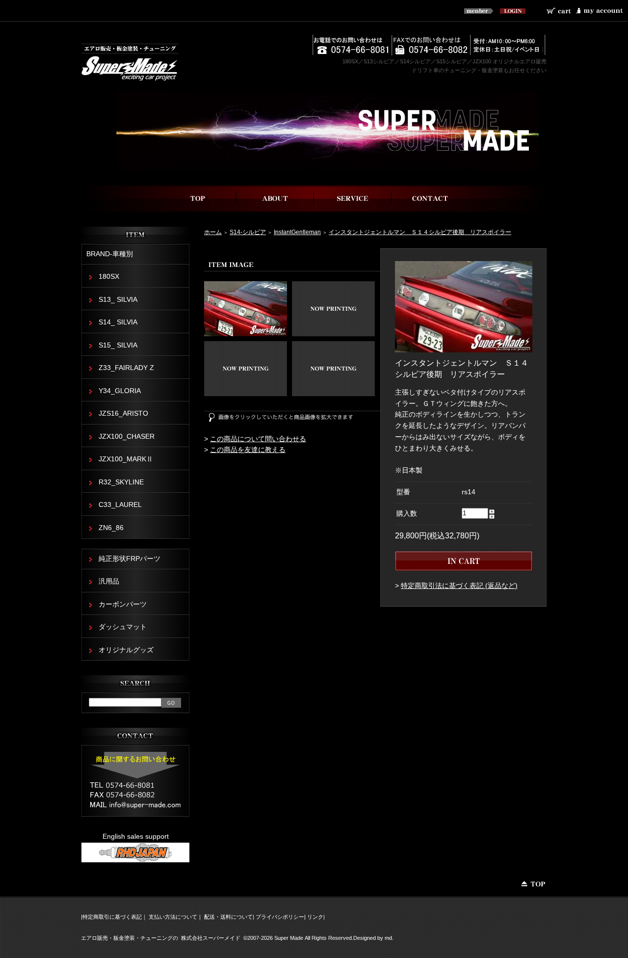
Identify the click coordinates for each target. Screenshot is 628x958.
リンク (315, 917)
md (388, 938)
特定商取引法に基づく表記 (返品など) (459, 585)
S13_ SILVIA (118, 299)
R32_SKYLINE (121, 482)
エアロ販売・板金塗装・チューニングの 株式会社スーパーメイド (160, 938)
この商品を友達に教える (248, 449)
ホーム (213, 232)
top (197, 198)
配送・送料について (228, 917)
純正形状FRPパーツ (129, 558)
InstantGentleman (297, 232)
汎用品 (109, 581)
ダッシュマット (123, 627)
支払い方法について (173, 917)
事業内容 (353, 198)
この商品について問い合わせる (258, 439)
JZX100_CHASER (127, 436)
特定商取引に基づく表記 (112, 917)
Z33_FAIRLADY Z (126, 368)
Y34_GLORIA (120, 391)
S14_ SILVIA (118, 322)
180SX (109, 276)
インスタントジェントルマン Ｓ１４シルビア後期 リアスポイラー (420, 232)
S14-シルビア (248, 232)
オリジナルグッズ (126, 650)
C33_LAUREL (120, 504)
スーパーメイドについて (275, 198)
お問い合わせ (430, 198)
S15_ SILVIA (118, 345)
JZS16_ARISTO (123, 413)
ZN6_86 (111, 528)
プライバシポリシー (280, 917)
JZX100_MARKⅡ (126, 459)
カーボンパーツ (123, 604)
